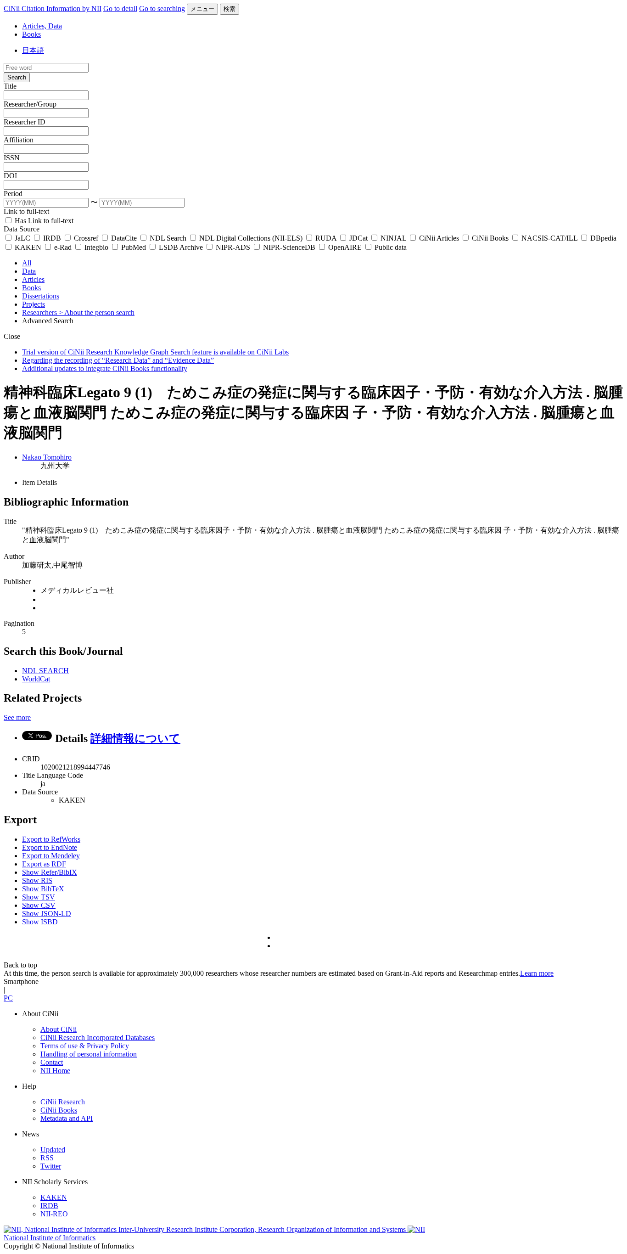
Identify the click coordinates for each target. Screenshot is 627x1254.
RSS (47, 1158)
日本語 (33, 50)
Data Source (21, 229)
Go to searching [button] (162, 8)
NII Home (55, 1070)
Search (16, 77)
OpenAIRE (345, 247)
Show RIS (37, 880)
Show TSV (38, 897)
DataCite (124, 238)
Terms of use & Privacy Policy (84, 1046)
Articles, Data (42, 26)
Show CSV (39, 905)
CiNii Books (490, 238)
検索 (229, 9)
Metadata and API (66, 1118)
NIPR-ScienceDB (289, 247)
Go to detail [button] (120, 8)
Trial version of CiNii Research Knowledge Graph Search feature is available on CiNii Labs (155, 352)
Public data (390, 247)
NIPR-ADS (233, 247)
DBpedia (602, 238)
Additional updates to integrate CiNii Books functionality (104, 368)
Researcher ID (24, 122)
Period (13, 193)
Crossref (86, 238)
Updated (52, 1149)
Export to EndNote (49, 847)
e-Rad (62, 247)
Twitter (50, 1166)
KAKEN (28, 247)
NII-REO (54, 1214)
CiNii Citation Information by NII (52, 8)
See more (17, 717)
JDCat (358, 238)
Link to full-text (26, 211)
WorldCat (36, 679)
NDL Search (168, 238)
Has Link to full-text (43, 221)
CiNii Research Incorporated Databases (97, 1037)
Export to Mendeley (51, 856)
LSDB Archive (181, 247)
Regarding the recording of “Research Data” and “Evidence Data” (118, 360)
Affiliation (19, 140)
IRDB (52, 238)
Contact (51, 1062)
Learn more (537, 973)
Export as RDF (44, 864)
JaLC (22, 238)
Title (10, 86)
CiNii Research (62, 1102)
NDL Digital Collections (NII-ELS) (250, 238)
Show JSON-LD (46, 913)
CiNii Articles (439, 238)
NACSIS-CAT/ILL (549, 238)
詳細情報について (135, 738)
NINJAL (393, 238)
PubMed (133, 247)
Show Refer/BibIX (49, 872)
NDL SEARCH (45, 671)
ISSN (12, 158)
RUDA (326, 238)
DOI (10, 176)
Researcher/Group (30, 104)
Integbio (96, 247)
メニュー (202, 9)
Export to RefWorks (51, 839)
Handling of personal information (88, 1054)
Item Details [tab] (39, 482)
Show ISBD (40, 922)
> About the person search (96, 312)
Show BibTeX (43, 889)
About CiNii (58, 1029)
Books (31, 34)
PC (8, 998)
